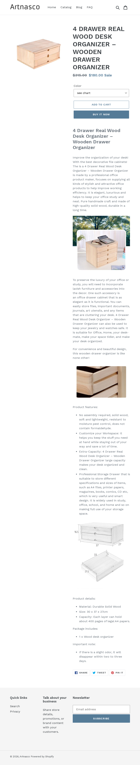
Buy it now (101, 114)
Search (15, 706)
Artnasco (25, 756)
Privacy (15, 711)
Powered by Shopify (42, 756)
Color (77, 86)
